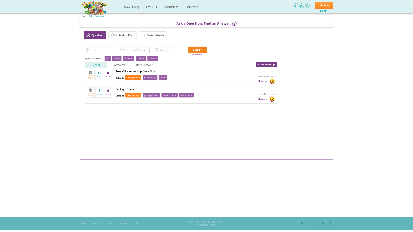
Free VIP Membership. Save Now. (136, 71)
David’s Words (155, 35)
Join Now (324, 5)
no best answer (90, 76)
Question (97, 35)
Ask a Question (96, 16)
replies (108, 73)
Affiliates (124, 223)
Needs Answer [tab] (144, 65)
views (99, 73)
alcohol (140, 58)
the (107, 58)
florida (117, 58)
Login (324, 11)
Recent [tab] (96, 65)
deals (163, 77)
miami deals (186, 95)
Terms (110, 223)
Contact (138, 223)
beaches (129, 58)
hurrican (153, 58)
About (83, 223)
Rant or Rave (126, 35)
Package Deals (125, 89)
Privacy (96, 223)
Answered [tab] (120, 65)
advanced (197, 54)
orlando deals (169, 95)
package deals (151, 95)
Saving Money (133, 77)
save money (150, 77)
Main (83, 16)
